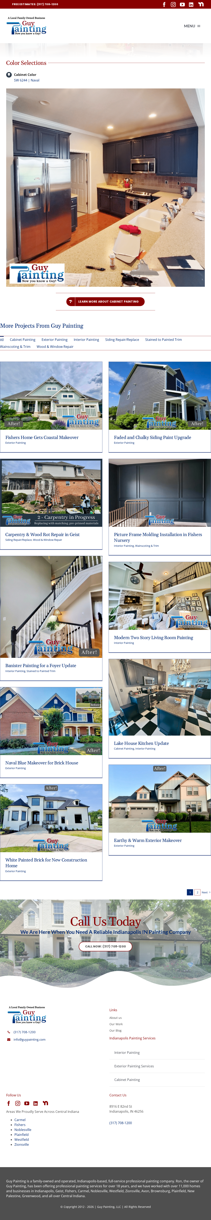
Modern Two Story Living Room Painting (153, 638)
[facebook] (164, 4)
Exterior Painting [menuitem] (55, 339)
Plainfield (21, 1134)
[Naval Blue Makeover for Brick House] (51, 689)
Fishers (20, 1124)
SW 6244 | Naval (26, 80)
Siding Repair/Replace (18, 540)
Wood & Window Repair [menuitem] (55, 346)
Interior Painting (124, 546)
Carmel (20, 1120)
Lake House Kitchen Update (141, 743)
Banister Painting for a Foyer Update (40, 666)
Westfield (21, 1139)
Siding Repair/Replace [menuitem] (122, 339)
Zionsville (21, 1144)
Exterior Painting (15, 443)
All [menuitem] (2, 340)
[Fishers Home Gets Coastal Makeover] (51, 364)
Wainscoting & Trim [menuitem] (15, 346)
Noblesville (22, 1129)
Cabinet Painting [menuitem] (22, 339)
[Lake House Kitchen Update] (160, 661)
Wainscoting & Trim (147, 546)
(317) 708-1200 (25, 1032)
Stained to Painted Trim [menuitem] (163, 339)
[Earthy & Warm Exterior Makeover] (160, 767)
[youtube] (182, 4)
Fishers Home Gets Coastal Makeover (42, 438)
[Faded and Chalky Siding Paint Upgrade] (160, 364)
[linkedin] (191, 4)
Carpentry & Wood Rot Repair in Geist (42, 535)
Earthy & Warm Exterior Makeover (148, 841)
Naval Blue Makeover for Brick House (41, 763)
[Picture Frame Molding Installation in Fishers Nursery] (160, 461)
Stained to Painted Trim (41, 671)
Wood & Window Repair (47, 540)
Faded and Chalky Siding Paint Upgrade (152, 438)
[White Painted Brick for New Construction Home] (51, 787)
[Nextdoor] (201, 4)
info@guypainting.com (30, 1039)
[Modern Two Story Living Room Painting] (160, 564)
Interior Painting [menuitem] (86, 339)
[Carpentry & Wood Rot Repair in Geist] (51, 461)
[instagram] (173, 4)
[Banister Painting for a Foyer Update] (51, 558)
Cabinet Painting (124, 748)
